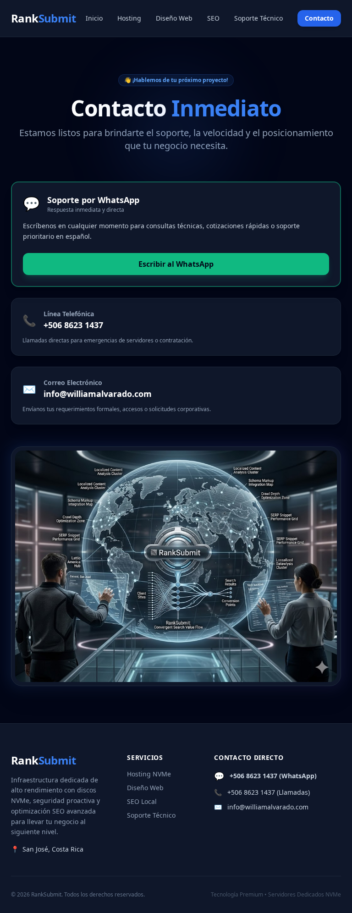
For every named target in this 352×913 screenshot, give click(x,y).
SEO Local (142, 801)
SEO (213, 18)
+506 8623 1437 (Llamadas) (268, 792)
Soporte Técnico (258, 18)
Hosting (129, 18)
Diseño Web (174, 18)
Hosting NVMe (149, 774)
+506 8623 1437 (73, 324)
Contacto (319, 18)
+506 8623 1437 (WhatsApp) (273, 775)
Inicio (94, 18)
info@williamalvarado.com (98, 393)
